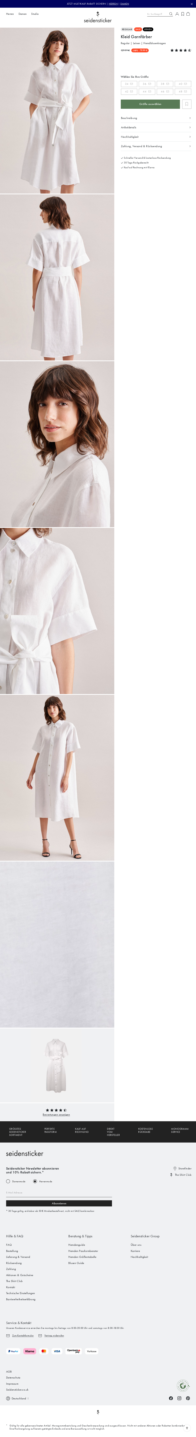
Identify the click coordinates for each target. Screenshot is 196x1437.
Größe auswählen (150, 104)
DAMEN (124, 3)
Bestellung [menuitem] (12, 1251)
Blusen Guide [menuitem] (76, 1263)
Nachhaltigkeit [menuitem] (139, 1257)
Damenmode (18, 1181)
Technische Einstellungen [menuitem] (20, 1293)
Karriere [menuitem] (135, 1251)
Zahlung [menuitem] (11, 1269)
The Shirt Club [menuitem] (14, 1281)
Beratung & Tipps (80, 1236)
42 (126, 91)
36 (144, 84)
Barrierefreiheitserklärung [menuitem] (21, 1299)
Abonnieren (59, 1203)
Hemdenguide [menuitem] (76, 1245)
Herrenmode (45, 1181)
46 (162, 91)
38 (162, 84)
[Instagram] (179, 1398)
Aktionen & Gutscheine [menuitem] (19, 1275)
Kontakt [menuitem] (10, 1287)
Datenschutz (13, 1377)
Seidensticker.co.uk (17, 1389)
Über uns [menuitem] (136, 1245)
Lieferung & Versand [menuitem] (18, 1257)
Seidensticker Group (145, 1236)
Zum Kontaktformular (23, 1335)
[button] (56, 1114)
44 (144, 91)
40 (180, 84)
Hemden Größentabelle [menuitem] (82, 1257)
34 (126, 84)
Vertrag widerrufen (54, 1335)
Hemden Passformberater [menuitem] (83, 1251)
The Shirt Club (183, 1174)
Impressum (12, 1383)
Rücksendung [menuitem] (14, 1263)
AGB (9, 1371)
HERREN (113, 3)
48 (180, 91)
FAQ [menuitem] (9, 1245)
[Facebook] (171, 1398)
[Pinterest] (188, 1398)
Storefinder (184, 1168)
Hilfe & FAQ (14, 1236)
